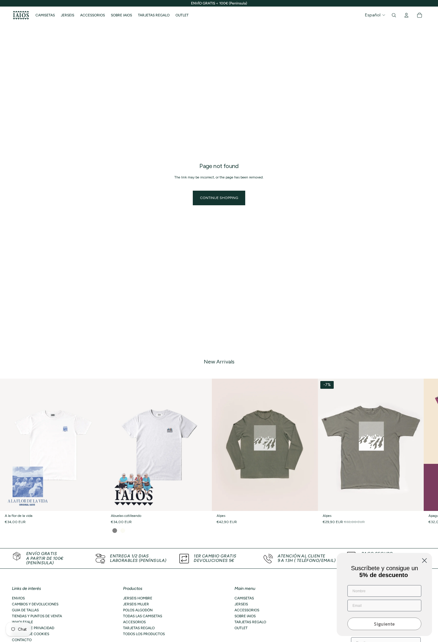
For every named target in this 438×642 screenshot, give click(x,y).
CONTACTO (22, 640)
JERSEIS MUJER (136, 604)
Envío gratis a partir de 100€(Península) (44, 558)
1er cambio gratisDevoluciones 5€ (215, 558)
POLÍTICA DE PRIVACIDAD (33, 628)
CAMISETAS (244, 598)
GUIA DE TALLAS (25, 610)
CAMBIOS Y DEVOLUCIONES (35, 604)
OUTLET (241, 628)
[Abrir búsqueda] (393, 15)
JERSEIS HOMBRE (137, 598)
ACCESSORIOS (246, 610)
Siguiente (384, 623)
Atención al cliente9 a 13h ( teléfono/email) (307, 558)
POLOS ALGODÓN (138, 610)
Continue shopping (219, 198)
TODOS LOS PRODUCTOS (144, 634)
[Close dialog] (424, 560)
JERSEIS (241, 604)
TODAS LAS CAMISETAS (142, 616)
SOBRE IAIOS (245, 616)
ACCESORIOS (134, 622)
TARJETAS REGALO (139, 628)
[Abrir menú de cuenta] (406, 15)
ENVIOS (18, 598)
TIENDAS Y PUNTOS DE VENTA (37, 616)
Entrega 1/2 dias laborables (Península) (138, 558)
